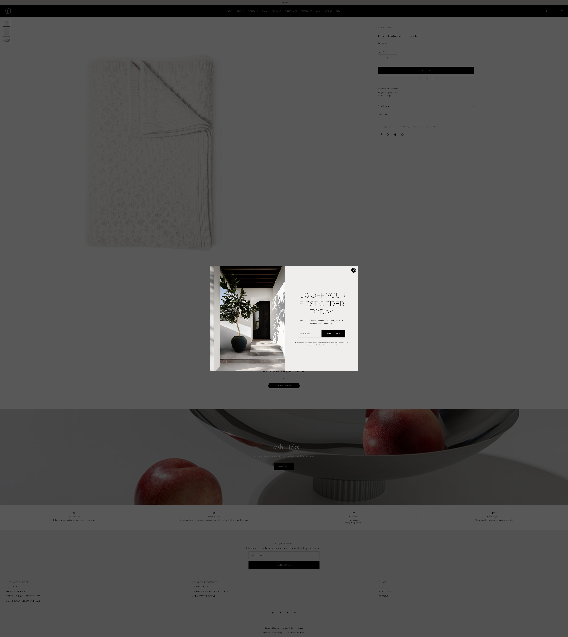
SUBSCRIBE (333, 333)
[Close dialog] (354, 270)
